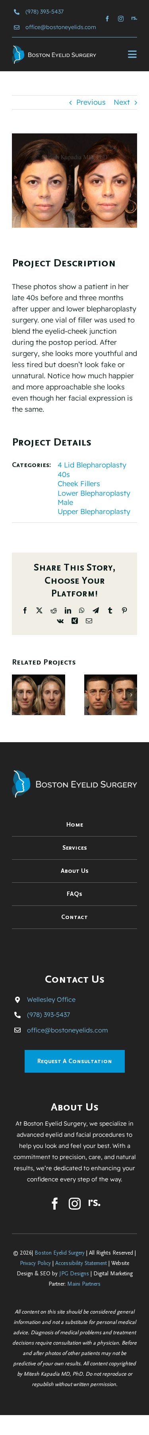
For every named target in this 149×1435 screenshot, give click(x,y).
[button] (18, 695)
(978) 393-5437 (44, 11)
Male (65, 502)
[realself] (134, 18)
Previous (91, 102)
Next (122, 102)
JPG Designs (74, 1274)
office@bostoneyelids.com (60, 27)
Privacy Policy (35, 1263)
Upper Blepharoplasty (94, 511)
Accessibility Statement (81, 1263)
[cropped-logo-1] (54, 48)
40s (64, 474)
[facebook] (107, 19)
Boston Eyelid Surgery (60, 1253)
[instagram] (121, 19)
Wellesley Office (51, 999)
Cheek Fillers (79, 483)
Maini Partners (84, 1284)
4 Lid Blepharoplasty (92, 464)
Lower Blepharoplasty (94, 493)
